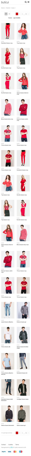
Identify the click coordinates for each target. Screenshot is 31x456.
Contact (3, 444)
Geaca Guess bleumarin (7, 425)
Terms (17, 444)
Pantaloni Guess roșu (7, 43)
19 (26, 13)
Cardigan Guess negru (23, 399)
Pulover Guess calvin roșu (22, 119)
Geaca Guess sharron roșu (22, 93)
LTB (11, 447)
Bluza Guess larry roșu (7, 119)
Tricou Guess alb (5, 346)
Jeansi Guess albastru (7, 322)
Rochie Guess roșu (6, 68)
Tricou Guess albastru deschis (7, 373)
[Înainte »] (28, 14)
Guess (2, 41)
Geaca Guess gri (21, 425)
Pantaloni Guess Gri (22, 373)
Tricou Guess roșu (6, 145)
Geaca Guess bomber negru (22, 347)
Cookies (10, 444)
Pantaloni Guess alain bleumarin (7, 400)
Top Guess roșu (21, 43)
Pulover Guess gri (21, 322)
